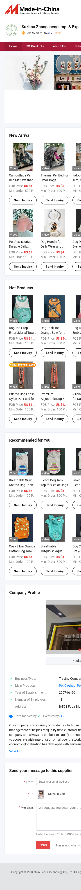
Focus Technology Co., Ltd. (57, 872)
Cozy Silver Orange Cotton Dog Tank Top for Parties (22, 551)
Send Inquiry (23, 200)
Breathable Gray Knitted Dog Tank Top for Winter (21, 485)
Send (43, 845)
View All (14, 751)
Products (37, 46)
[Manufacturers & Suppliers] (32, 9)
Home (13, 46)
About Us (59, 46)
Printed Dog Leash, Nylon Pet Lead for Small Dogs (22, 399)
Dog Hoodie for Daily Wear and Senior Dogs (51, 246)
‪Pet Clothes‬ (67, 685)
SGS (62, 716)
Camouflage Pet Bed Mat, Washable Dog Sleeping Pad (22, 180)
